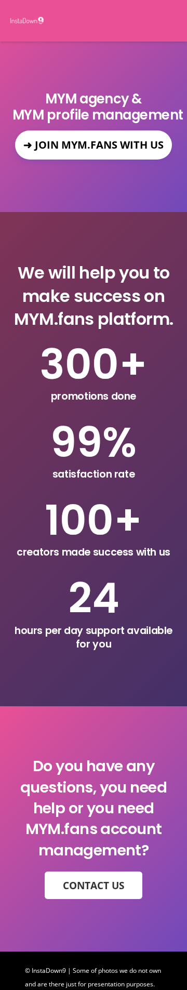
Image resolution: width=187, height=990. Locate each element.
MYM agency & (93, 99)
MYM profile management (93, 115)
